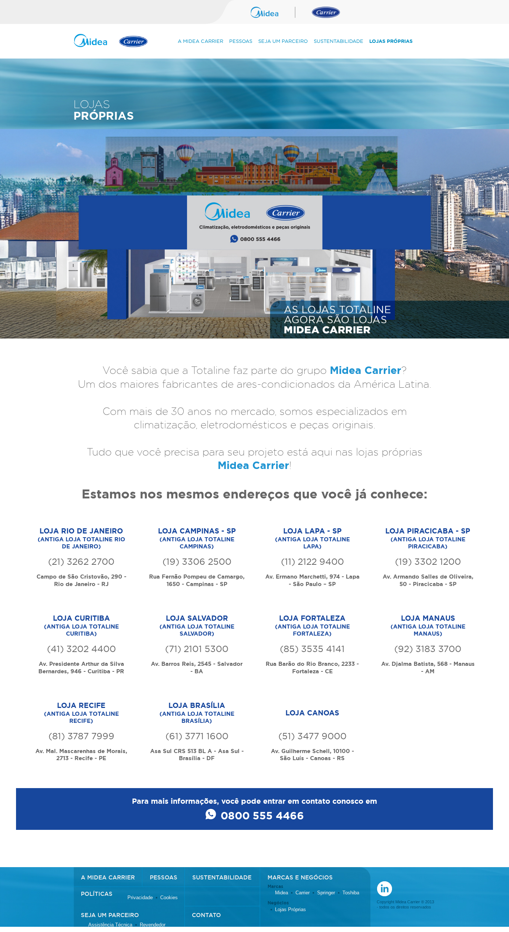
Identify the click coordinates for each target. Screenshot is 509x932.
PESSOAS (163, 877)
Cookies (169, 897)
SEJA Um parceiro (110, 915)
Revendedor (152, 925)
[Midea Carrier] (110, 44)
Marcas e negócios (300, 877)
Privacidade (140, 897)
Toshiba (350, 892)
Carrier (302, 892)
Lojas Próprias (390, 41)
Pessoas (240, 41)
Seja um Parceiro (283, 41)
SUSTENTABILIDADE (222, 877)
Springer (326, 892)
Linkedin (384, 888)
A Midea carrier (108, 877)
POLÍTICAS (97, 894)
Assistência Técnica (110, 925)
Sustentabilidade (338, 41)
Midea (281, 892)
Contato (206, 915)
